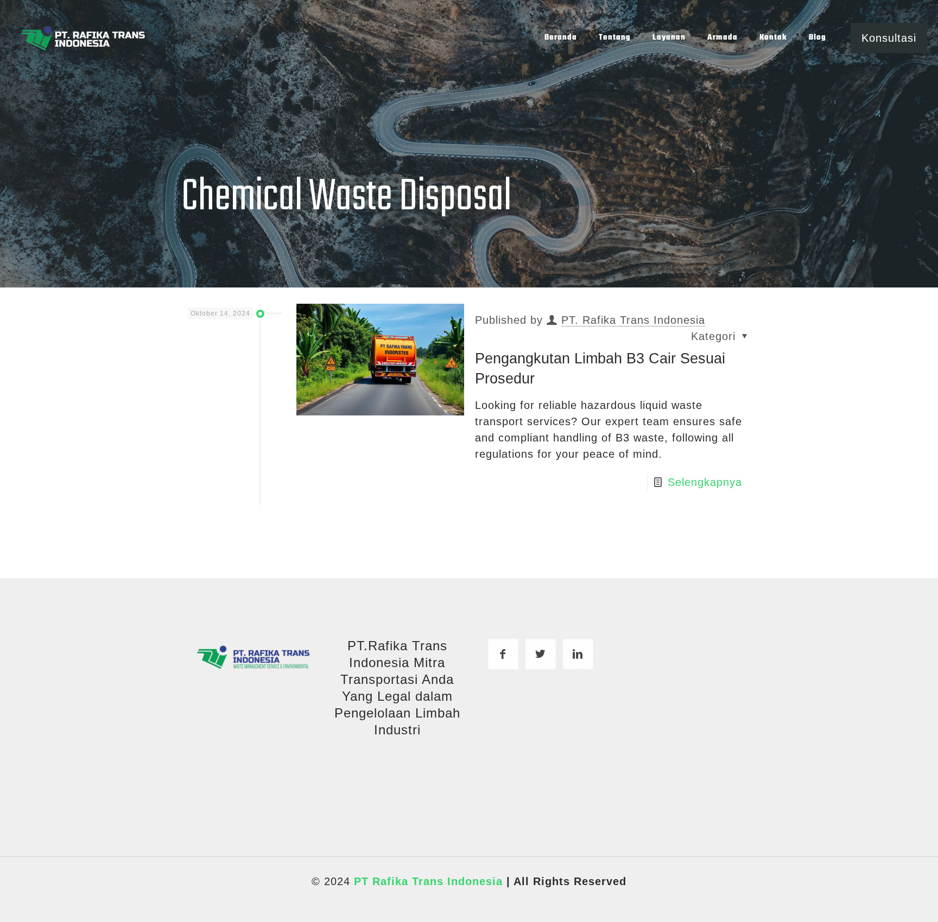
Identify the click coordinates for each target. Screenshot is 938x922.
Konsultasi (888, 38)
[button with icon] (503, 654)
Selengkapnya (705, 482)
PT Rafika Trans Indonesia (428, 881)
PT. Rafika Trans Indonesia (633, 320)
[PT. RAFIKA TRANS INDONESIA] (82, 38)
